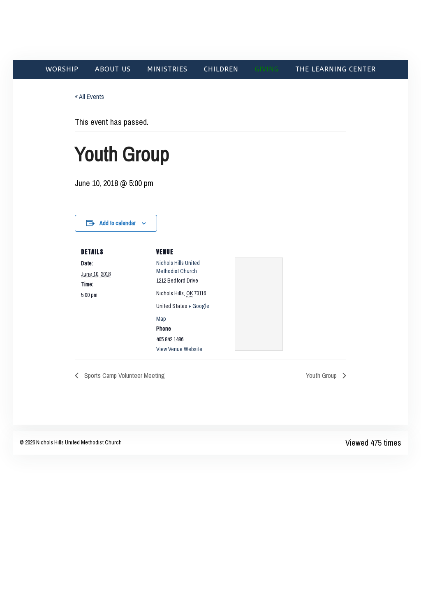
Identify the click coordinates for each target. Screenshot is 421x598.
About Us (113, 69)
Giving (267, 69)
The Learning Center (335, 69)
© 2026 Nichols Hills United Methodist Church (71, 442)
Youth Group (322, 375)
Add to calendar (117, 223)
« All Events (89, 96)
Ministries (167, 69)
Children (221, 69)
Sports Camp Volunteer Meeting (124, 375)
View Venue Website (179, 349)
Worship (62, 69)
